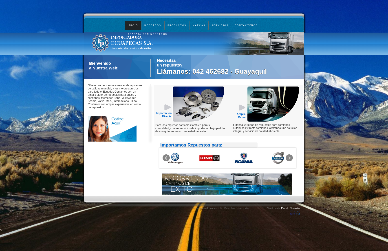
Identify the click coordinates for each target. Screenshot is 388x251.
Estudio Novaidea (290, 208)
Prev (166, 158)
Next (289, 158)
